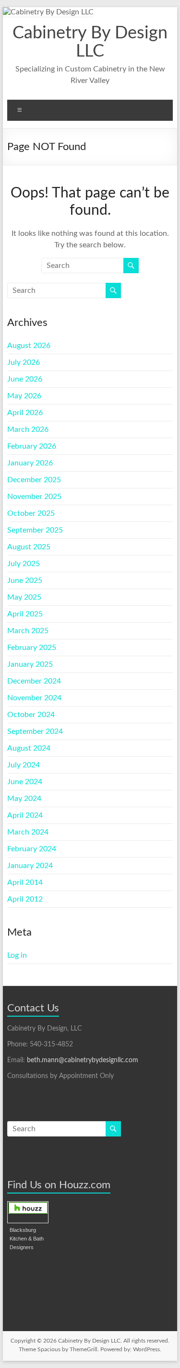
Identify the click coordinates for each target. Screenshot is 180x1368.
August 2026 (28, 345)
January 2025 (30, 664)
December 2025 (34, 480)
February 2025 (31, 647)
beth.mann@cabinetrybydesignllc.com (82, 1060)
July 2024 (23, 765)
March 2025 (27, 631)
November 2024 (34, 698)
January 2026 (30, 463)
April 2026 (25, 413)
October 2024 (31, 715)
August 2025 (28, 547)
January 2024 (30, 865)
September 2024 (35, 731)
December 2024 (34, 681)
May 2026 (24, 396)
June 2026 (24, 379)
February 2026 (31, 446)
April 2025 (25, 614)
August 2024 (28, 748)
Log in (17, 955)
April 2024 (25, 815)
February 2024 (31, 849)
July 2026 (23, 362)
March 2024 (27, 832)
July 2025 (23, 564)
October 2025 (31, 513)
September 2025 (35, 530)
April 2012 (25, 899)
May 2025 (24, 597)
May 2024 (24, 798)
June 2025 (24, 580)
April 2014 (25, 882)
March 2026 (27, 429)
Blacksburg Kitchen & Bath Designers (27, 1238)
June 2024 (24, 782)
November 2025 (34, 496)
